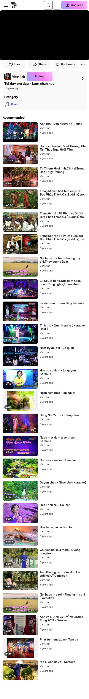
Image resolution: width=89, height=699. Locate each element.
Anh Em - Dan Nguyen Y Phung (61, 124)
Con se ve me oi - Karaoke (58, 460)
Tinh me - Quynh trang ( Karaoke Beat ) (62, 327)
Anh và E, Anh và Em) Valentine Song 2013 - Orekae (61, 618)
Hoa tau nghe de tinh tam (57, 527)
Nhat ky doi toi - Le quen (57, 348)
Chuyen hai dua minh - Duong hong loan (60, 551)
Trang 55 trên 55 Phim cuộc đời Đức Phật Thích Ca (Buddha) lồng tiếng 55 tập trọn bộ (63, 237)
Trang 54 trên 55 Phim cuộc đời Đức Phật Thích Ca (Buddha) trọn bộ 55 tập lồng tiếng (63, 215)
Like (17, 64)
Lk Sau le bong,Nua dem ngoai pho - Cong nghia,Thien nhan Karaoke (60, 282)
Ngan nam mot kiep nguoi (57, 393)
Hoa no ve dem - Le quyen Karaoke (58, 372)
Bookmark (68, 64)
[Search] (48, 5)
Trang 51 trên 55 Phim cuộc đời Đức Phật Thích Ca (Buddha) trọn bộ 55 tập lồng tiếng (63, 192)
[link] (14, 76)
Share (42, 64)
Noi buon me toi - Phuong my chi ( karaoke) (62, 596)
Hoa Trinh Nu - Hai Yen (55, 505)
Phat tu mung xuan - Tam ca (59, 639)
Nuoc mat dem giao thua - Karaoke (58, 439)
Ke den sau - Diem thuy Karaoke (62, 303)
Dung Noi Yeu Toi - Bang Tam (59, 415)
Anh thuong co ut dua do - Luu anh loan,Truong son (60, 574)
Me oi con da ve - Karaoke (57, 662)
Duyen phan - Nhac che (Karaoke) (63, 482)
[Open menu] (6, 5)
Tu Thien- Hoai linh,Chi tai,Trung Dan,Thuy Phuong (62, 170)
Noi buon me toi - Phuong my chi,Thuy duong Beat (60, 260)
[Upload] (57, 5)
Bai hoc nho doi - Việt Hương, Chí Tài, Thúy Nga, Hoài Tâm (63, 148)
